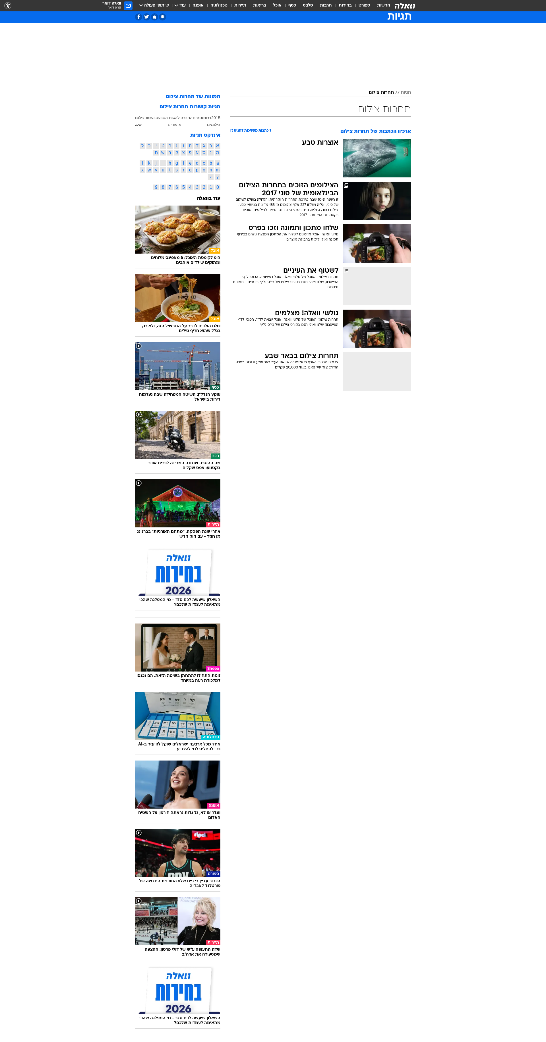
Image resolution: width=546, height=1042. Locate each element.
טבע (154, 117)
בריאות (259, 5)
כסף (292, 5)
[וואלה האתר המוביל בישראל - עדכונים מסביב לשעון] (405, 6)
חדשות (383, 5)
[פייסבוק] (138, 16)
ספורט (364, 5)
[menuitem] (380, 6)
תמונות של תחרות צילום (193, 96)
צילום (139, 117)
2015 (215, 117)
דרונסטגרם (202, 117)
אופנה (198, 5)
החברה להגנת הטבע (175, 117)
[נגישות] (7, 5)
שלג (138, 124)
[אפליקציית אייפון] (154, 16)
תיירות (240, 5)
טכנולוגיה (219, 5)
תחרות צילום (381, 92)
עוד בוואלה (208, 198)
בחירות (345, 5)
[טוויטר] (146, 16)
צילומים (213, 124)
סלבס (308, 5)
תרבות (326, 5)
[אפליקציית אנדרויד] (162, 16)
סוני (147, 117)
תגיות (406, 92)
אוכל (277, 5)
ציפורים (174, 124)
